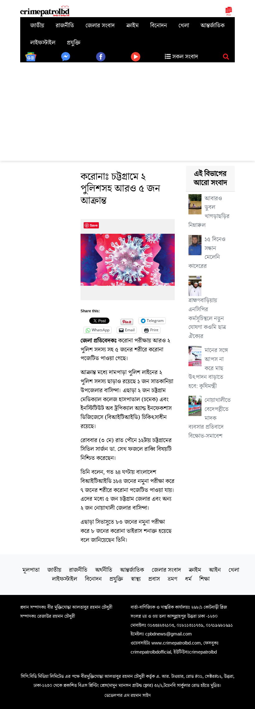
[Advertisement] (127, 109)
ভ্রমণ (172, 579)
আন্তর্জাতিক (213, 25)
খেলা (183, 25)
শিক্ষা (204, 579)
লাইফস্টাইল (42, 42)
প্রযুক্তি (74, 42)
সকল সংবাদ (184, 56)
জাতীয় (37, 25)
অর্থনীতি (103, 570)
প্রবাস (154, 579)
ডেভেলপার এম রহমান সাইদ (127, 695)
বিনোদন (158, 25)
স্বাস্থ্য (136, 579)
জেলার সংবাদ (100, 25)
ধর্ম (188, 579)
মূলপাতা (30, 570)
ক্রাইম (132, 25)
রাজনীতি (65, 25)
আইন (215, 570)
